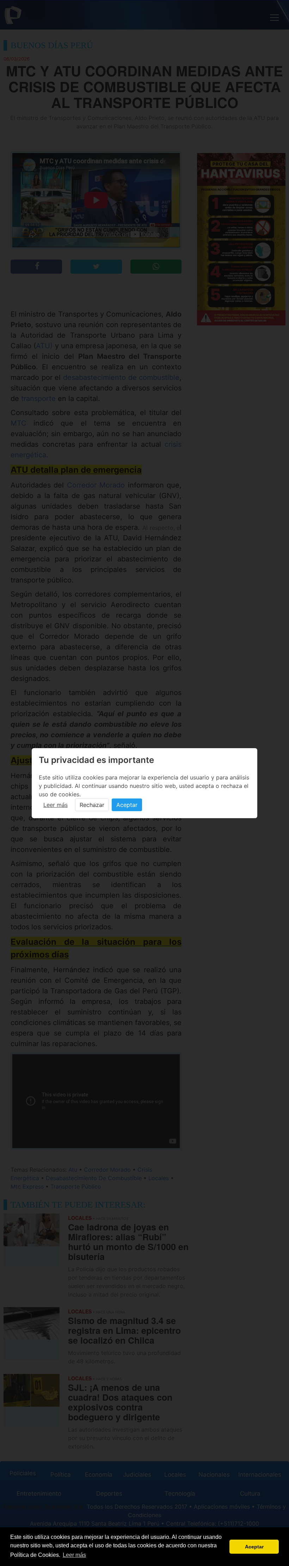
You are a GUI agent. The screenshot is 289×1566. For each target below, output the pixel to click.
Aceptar (126, 804)
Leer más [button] (74, 1555)
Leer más (55, 804)
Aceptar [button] (254, 1546)
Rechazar (92, 804)
